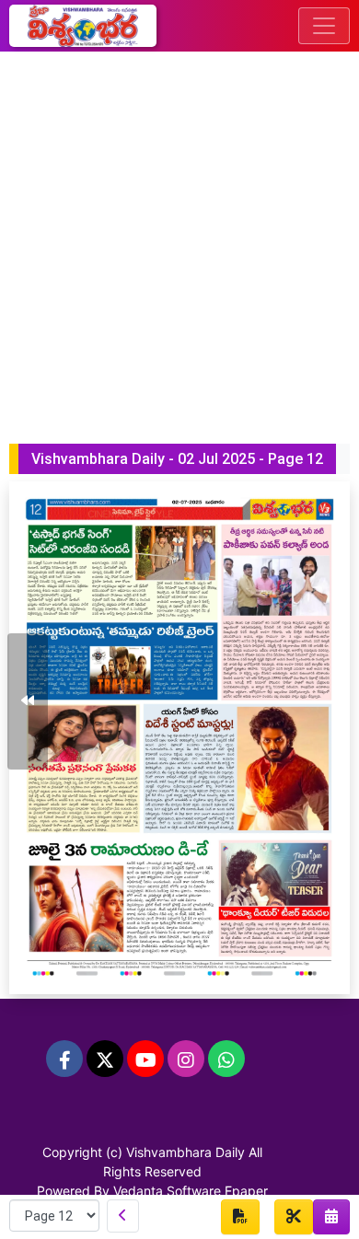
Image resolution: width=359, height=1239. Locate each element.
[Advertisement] (179, 240)
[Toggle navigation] (324, 25)
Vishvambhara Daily (185, 1152)
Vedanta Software (167, 1190)
